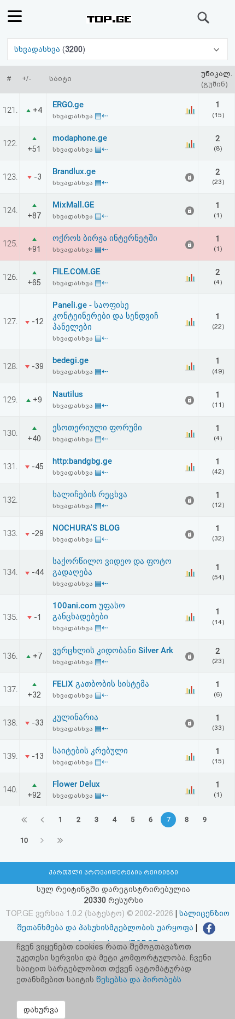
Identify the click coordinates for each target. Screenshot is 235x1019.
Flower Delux (76, 784)
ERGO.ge (68, 105)
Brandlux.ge (74, 171)
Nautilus (67, 394)
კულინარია (75, 717)
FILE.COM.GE (76, 272)
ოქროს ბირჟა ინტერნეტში (104, 238)
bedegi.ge (70, 360)
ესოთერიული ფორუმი (97, 428)
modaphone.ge (79, 138)
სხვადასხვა (38, 49)
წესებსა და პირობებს (138, 979)
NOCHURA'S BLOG (86, 528)
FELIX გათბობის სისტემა (100, 684)
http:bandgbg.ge (82, 461)
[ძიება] (203, 17)
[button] (117, 49)
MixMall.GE (73, 205)
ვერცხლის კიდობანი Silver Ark (112, 650)
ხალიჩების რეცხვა (89, 494)
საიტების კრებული (90, 751)
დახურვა (41, 1009)
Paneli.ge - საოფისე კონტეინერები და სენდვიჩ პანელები (105, 316)
